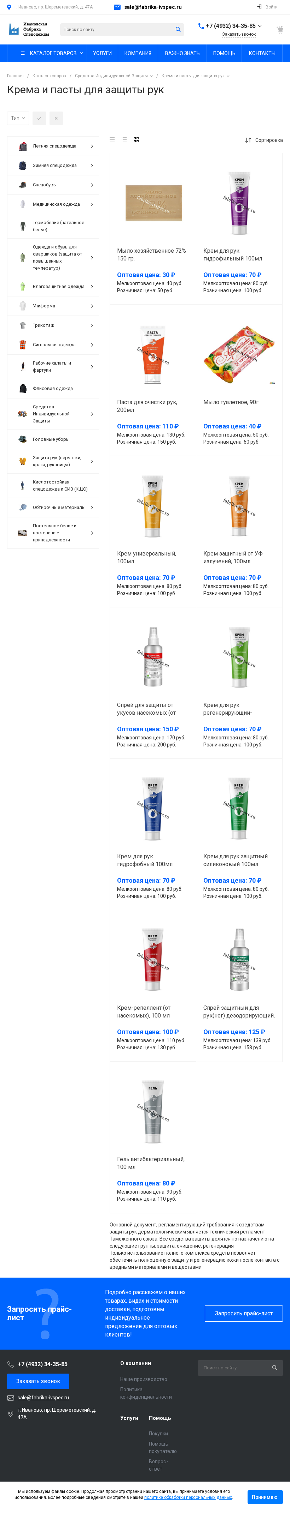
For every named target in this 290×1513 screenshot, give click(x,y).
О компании (135, 1363)
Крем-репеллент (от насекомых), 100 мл (143, 1011)
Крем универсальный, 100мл (146, 557)
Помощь (160, 1418)
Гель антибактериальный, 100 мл (151, 1163)
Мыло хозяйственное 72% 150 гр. (151, 254)
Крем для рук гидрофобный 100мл (145, 860)
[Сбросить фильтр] (56, 118)
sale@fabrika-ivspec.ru (153, 7)
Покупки (158, 1433)
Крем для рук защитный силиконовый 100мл (235, 860)
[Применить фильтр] (39, 118)
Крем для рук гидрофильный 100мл (232, 254)
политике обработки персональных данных (188, 1497)
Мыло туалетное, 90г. (231, 402)
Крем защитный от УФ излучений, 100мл (233, 557)
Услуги (129, 1418)
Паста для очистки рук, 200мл (147, 406)
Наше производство (143, 1379)
